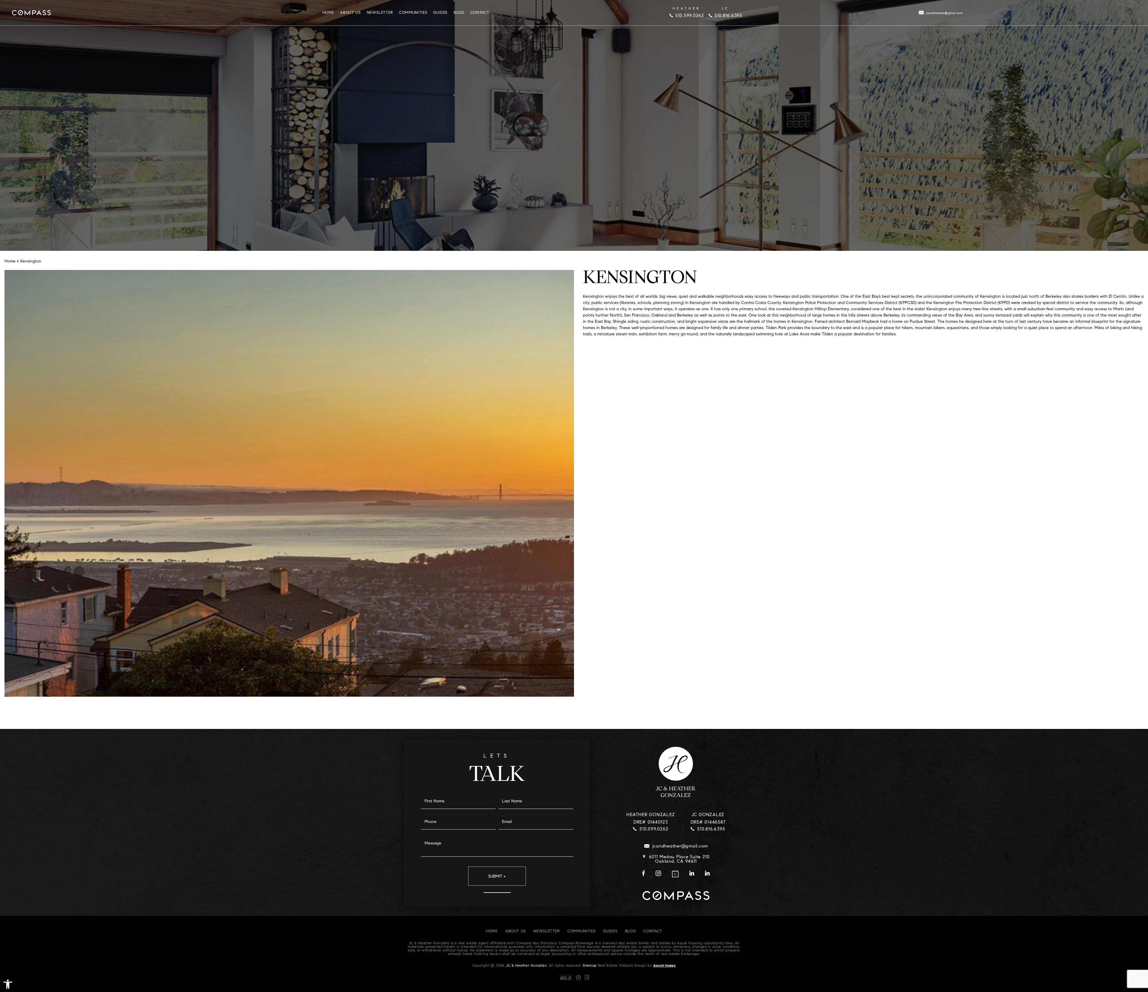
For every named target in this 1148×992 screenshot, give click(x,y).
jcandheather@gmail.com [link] (944, 13)
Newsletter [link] (380, 13)
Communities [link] (413, 13)
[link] (8, 984)
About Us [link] (350, 13)
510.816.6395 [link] (728, 16)
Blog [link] (459, 13)
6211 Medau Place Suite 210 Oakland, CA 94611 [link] (679, 859)
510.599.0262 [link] (689, 16)
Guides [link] (440, 13)
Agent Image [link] (664, 966)
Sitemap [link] (590, 966)
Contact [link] (479, 13)
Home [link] (328, 13)
